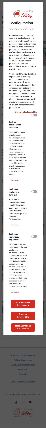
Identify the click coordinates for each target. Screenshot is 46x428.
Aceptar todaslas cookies (23, 303)
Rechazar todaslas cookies (23, 327)
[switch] (34, 115)
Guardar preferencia (23, 315)
